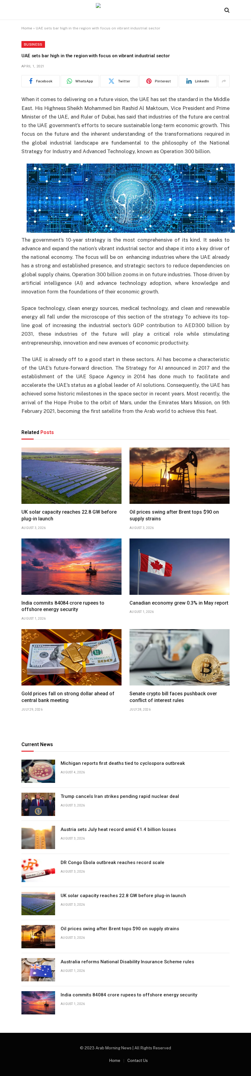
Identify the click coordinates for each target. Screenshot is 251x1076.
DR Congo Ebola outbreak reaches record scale (112, 862)
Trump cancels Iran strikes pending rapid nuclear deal (120, 796)
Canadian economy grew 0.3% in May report (178, 603)
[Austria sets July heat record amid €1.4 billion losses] (38, 837)
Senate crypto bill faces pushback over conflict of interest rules (173, 697)
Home (26, 28)
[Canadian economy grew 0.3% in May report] (179, 566)
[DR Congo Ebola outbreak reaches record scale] (38, 870)
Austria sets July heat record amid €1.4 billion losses (118, 829)
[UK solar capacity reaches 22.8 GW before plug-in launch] (71, 475)
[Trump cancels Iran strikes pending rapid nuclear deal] (38, 804)
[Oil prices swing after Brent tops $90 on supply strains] (179, 475)
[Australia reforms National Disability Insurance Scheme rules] (38, 969)
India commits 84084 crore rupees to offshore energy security (62, 606)
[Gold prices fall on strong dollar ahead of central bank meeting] (71, 657)
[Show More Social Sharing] (224, 81)
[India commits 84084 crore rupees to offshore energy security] (71, 566)
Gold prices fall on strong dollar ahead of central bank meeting (67, 697)
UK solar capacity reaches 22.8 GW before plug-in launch (69, 515)
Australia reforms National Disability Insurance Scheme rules (127, 962)
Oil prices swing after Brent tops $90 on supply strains (174, 515)
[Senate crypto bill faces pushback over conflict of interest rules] (179, 657)
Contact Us (137, 1060)
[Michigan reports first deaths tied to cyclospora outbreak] (38, 771)
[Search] (226, 10)
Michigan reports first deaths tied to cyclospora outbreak (123, 763)
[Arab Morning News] (125, 10)
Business (33, 44)
